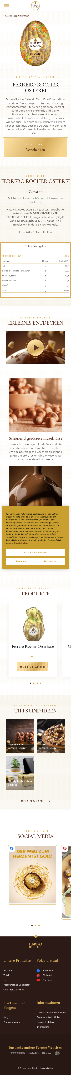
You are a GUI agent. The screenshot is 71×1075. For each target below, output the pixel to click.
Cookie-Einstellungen (35, 552)
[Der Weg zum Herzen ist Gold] (32, 875)
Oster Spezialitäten (17, 15)
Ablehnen (21, 561)
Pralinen (8, 970)
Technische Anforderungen (51, 1012)
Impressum (43, 1026)
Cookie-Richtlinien (46, 1022)
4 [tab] (42, 684)
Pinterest (47, 975)
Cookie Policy (20, 543)
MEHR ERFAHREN (32, 801)
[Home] (35, 6)
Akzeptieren (50, 561)
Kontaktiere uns (11, 1022)
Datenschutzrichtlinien (48, 1017)
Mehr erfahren (32, 667)
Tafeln (6, 975)
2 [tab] (35, 684)
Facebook (48, 970)
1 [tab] (31, 684)
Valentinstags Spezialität (16, 984)
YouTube (47, 980)
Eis (4, 980)
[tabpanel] (32, 639)
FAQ (5, 1017)
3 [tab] (38, 684)
